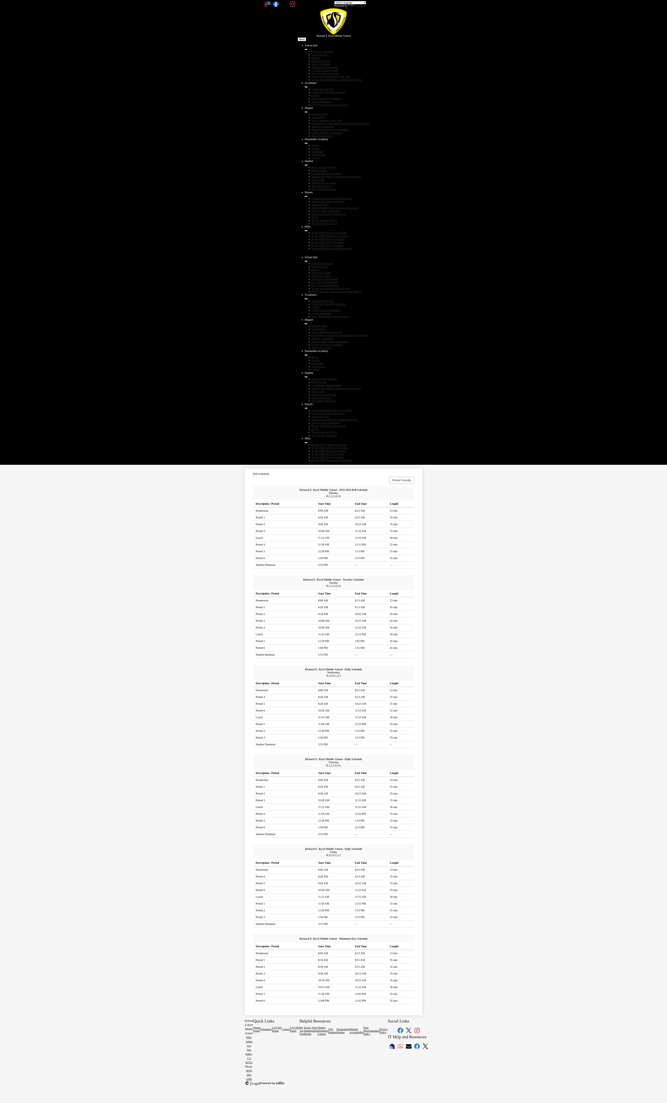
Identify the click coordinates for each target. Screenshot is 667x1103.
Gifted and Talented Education (328, 92)
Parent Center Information (326, 211)
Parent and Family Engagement (329, 214)
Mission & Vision (321, 61)
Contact (316, 157)
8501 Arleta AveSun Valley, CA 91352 (249, 1050)
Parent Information (322, 136)
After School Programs (324, 167)
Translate (360, 5)
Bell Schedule (319, 170)
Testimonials (318, 154)
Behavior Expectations (324, 182)
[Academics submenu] (306, 87)
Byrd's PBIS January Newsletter (329, 232)
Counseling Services (323, 89)
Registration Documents (325, 67)
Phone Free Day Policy (324, 220)
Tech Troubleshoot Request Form (330, 104)
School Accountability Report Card (331, 76)
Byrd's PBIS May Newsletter (328, 245)
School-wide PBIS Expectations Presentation (336, 176)
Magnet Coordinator (323, 126)
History (316, 57)
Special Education (321, 101)
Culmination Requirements (326, 173)
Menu (302, 39)
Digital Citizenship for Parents (328, 201)
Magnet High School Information (330, 129)
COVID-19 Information (325, 70)
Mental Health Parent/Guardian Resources (335, 207)
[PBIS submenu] (306, 230)
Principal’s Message (322, 51)
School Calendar (321, 64)
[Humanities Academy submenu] (306, 143)
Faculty (316, 148)
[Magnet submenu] (306, 112)
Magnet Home (319, 114)
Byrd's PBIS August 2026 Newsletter (332, 248)
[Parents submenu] (306, 196)
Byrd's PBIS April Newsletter (328, 242)
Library (316, 95)
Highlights (317, 151)
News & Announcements (325, 73)
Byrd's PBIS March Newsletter (329, 239)
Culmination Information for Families (332, 198)
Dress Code (318, 179)
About (315, 145)
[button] (306, 261)
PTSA (315, 217)
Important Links (320, 204)
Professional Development (326, 98)
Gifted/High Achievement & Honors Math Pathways (340, 123)
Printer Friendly (401, 480)
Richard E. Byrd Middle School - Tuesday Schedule (333, 579)
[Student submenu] (306, 165)
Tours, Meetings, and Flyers (327, 120)
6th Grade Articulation (324, 189)
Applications (319, 117)
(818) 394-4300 (249, 1075)
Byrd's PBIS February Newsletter (330, 236)
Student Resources (322, 186)
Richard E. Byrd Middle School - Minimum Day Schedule (333, 938)
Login (252, 1083)
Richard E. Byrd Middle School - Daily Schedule (333, 669)
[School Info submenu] (306, 49)
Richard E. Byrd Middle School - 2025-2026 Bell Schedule (333, 489)
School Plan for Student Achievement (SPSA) (337, 79)
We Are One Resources (324, 223)
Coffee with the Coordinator (327, 132)
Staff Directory (320, 54)
